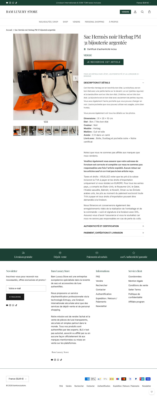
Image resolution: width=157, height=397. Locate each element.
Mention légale (135, 281)
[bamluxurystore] (21, 12)
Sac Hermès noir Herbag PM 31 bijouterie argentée (35, 30)
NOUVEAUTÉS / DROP (48, 22)
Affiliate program (136, 302)
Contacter (101, 289)
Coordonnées (135, 276)
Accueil (9, 30)
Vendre (99, 281)
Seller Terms (134, 289)
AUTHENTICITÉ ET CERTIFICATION (101, 226)
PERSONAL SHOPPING (94, 22)
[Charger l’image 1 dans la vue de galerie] (45, 77)
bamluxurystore (19, 385)
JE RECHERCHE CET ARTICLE (103, 62)
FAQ (98, 276)
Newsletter (101, 306)
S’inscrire (15, 297)
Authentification (103, 294)
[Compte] (135, 11)
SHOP (65, 22)
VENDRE (125, 12)
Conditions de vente (138, 285)
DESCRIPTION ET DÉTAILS (97, 82)
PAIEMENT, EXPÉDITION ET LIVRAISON (103, 233)
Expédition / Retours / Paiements (126, 386)
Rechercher (101, 285)
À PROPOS (113, 22)
